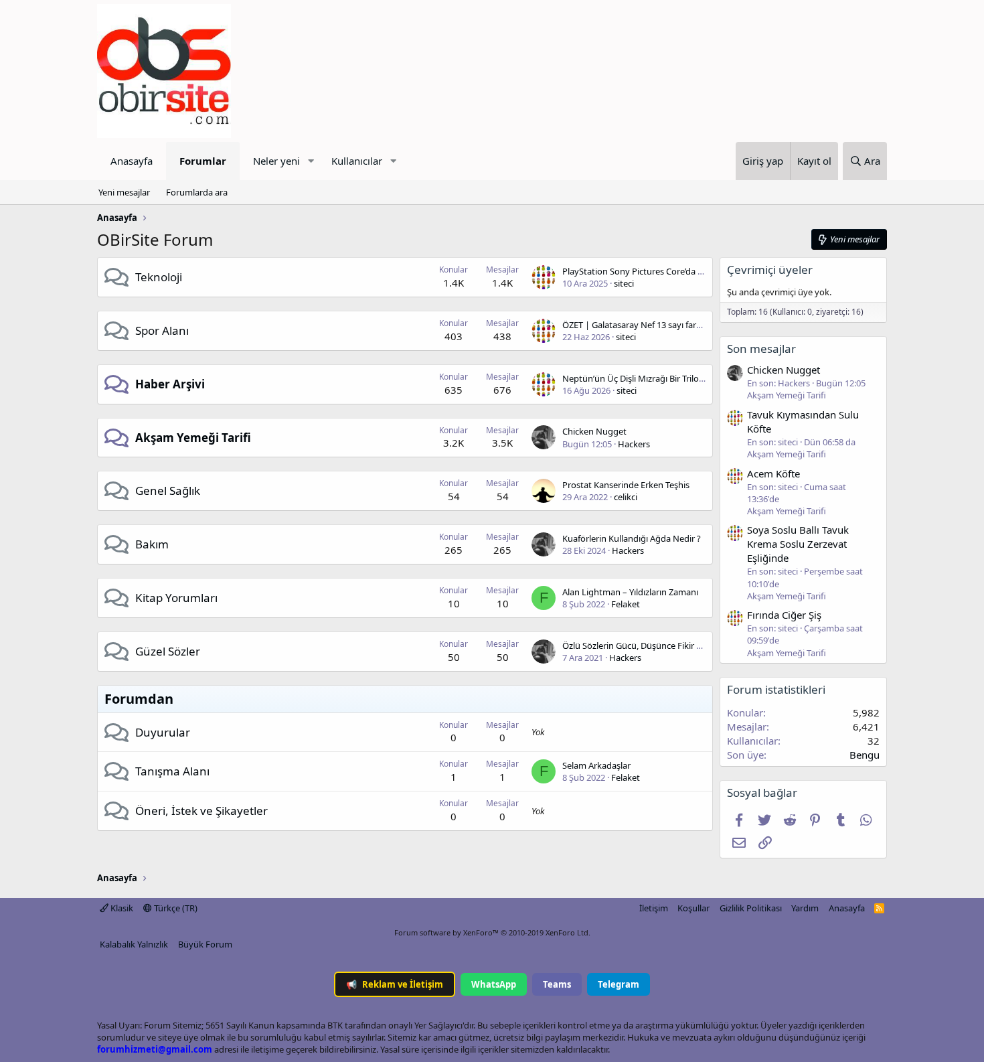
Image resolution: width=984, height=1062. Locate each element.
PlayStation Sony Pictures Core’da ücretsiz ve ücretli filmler (678, 271)
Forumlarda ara (197, 192)
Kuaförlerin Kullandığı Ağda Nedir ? (631, 538)
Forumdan (138, 699)
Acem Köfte (773, 473)
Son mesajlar (761, 348)
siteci (624, 283)
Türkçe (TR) (174, 908)
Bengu (864, 754)
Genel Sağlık (167, 490)
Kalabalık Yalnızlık (134, 944)
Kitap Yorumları (176, 597)
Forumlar (202, 160)
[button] (310, 161)
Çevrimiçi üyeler (770, 269)
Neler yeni (276, 160)
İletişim (653, 908)
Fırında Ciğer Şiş (784, 614)
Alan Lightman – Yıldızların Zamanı (630, 592)
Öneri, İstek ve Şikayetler (201, 810)
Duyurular (162, 732)
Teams (557, 984)
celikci (625, 497)
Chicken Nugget (594, 431)
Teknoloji (158, 277)
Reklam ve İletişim (394, 984)
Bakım (152, 544)
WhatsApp (493, 984)
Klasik (120, 908)
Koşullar (693, 908)
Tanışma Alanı (172, 771)
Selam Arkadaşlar (596, 765)
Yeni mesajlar (124, 192)
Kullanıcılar (356, 160)
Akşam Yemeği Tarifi (193, 437)
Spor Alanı (162, 330)
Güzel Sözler (167, 651)
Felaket (625, 604)
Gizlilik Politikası (751, 908)
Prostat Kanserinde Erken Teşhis (625, 485)
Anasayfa (131, 160)
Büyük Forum (205, 944)
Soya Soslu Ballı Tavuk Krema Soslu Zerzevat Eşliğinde (798, 543)
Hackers (634, 444)
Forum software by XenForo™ (492, 932)
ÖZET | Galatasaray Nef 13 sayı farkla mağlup (651, 325)
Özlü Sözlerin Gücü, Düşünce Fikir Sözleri (642, 645)
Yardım (805, 908)
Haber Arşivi (170, 384)
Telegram (618, 984)
